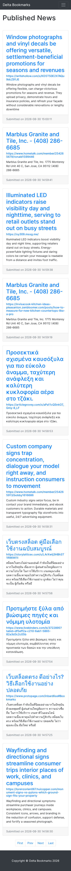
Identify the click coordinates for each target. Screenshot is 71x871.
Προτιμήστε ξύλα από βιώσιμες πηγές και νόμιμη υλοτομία (35, 615)
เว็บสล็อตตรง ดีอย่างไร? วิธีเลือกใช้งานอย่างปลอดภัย (35, 683)
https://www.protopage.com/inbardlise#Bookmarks (35, 697)
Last (51, 843)
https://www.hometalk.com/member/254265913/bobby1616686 (35, 493)
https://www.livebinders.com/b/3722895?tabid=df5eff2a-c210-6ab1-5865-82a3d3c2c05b (34, 631)
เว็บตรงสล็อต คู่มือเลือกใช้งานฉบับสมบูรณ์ (34, 545)
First (20, 843)
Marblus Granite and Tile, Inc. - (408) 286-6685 (34, 141)
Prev (30, 843)
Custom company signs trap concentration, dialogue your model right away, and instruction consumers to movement (35, 466)
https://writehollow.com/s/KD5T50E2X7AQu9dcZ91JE (35, 77)
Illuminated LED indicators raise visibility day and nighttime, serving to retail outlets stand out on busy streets (33, 211)
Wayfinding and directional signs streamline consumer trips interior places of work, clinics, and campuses (35, 766)
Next (41, 843)
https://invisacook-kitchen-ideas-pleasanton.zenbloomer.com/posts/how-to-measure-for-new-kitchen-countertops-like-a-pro (35, 309)
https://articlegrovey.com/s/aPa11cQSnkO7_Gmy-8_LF (35, 406)
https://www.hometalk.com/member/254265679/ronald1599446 (35, 155)
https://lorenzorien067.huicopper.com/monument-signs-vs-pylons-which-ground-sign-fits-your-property (34, 792)
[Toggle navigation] (63, 4)
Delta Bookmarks (16, 5)
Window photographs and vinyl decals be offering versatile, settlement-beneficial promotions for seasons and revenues (35, 53)
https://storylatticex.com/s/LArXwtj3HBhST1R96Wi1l (35, 556)
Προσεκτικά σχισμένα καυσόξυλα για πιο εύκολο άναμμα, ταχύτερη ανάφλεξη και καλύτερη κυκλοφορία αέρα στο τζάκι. (35, 375)
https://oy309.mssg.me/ (22, 234)
